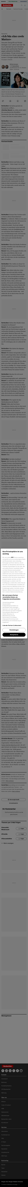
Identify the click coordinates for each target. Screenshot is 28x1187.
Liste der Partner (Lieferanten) (11, 625)
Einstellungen (14, 630)
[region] (14, 593)
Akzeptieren (14, 634)
